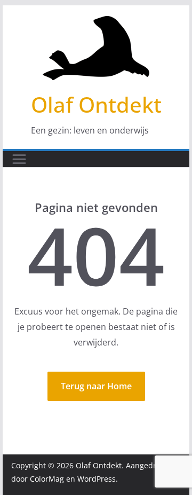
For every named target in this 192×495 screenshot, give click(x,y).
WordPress (96, 479)
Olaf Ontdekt (96, 104)
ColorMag (47, 479)
